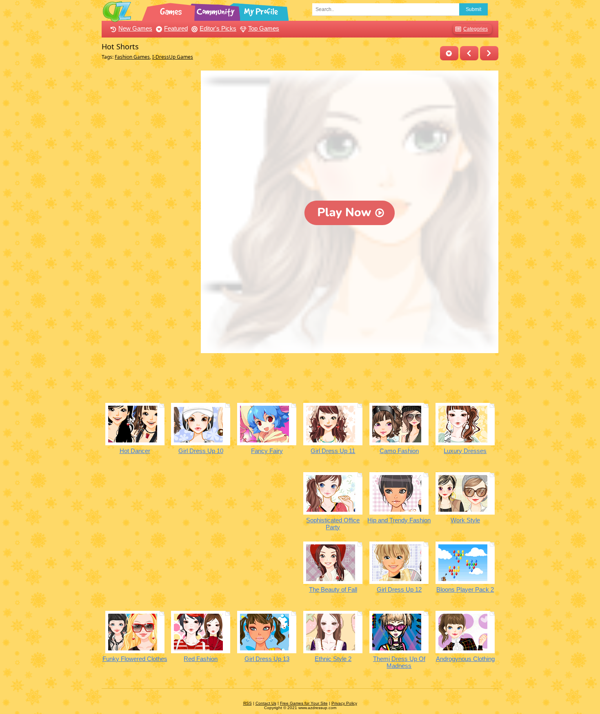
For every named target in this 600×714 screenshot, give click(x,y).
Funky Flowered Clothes (134, 658)
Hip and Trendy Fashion (399, 520)
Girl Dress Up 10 (200, 450)
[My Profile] (261, 10)
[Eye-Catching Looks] (469, 53)
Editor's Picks (218, 28)
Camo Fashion (399, 450)
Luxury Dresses (465, 450)
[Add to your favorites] (449, 53)
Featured (176, 28)
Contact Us (266, 703)
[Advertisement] (149, 193)
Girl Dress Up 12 (399, 589)
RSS (247, 703)
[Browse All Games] (171, 10)
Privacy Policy (344, 703)
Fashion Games (132, 56)
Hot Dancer (135, 450)
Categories (475, 29)
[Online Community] (216, 10)
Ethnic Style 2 (333, 658)
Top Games (263, 28)
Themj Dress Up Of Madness (399, 662)
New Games (135, 28)
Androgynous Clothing (465, 658)
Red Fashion (201, 658)
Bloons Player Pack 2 (465, 589)
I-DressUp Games (172, 56)
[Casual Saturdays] (489, 53)
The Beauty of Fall (333, 589)
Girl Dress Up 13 (266, 658)
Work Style (465, 520)
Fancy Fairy (267, 450)
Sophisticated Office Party (333, 524)
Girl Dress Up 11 (333, 450)
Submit (473, 9)
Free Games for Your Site (304, 703)
